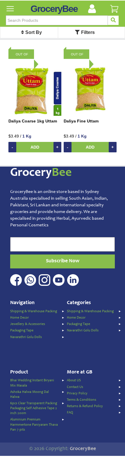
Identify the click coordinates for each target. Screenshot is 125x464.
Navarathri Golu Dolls (26, 337)
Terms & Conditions (81, 400)
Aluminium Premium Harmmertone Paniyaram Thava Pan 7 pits (34, 424)
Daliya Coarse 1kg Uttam (32, 121)
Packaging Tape (21, 330)
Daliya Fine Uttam (81, 121)
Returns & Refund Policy (85, 406)
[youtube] (59, 277)
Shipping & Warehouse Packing (33, 311)
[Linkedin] (73, 277)
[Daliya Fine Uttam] (90, 89)
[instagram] (45, 277)
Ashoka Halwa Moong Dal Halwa (29, 394)
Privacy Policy (77, 393)
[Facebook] (16, 277)
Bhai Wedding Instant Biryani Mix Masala (32, 383)
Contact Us (75, 387)
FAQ (70, 412)
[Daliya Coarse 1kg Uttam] (34, 89)
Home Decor (19, 317)
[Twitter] (31, 277)
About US (74, 380)
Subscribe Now (62, 261)
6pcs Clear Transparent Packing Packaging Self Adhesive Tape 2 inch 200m (33, 408)
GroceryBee (54, 8)
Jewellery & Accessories (27, 324)
